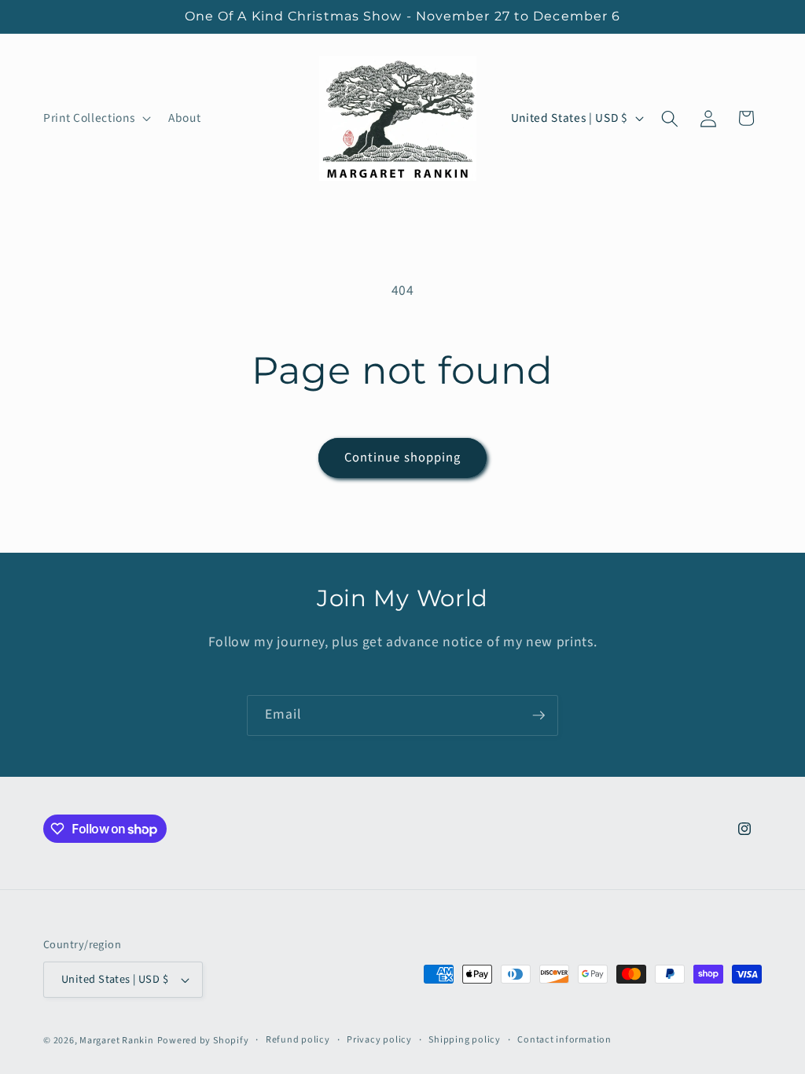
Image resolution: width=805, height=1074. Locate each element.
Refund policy (298, 1039)
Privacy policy (379, 1039)
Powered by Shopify (203, 1040)
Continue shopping (402, 457)
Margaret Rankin (116, 1040)
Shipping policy (464, 1039)
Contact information (564, 1039)
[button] (95, 119)
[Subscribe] (538, 715)
